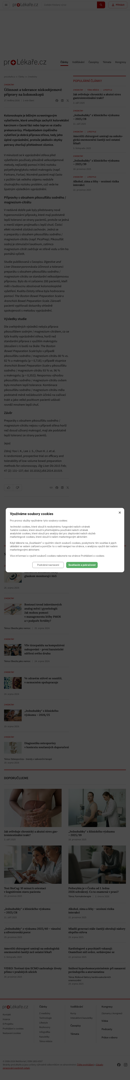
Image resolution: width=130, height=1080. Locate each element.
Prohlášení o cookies (92, 555)
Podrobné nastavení (48, 565)
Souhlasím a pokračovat (82, 565)
